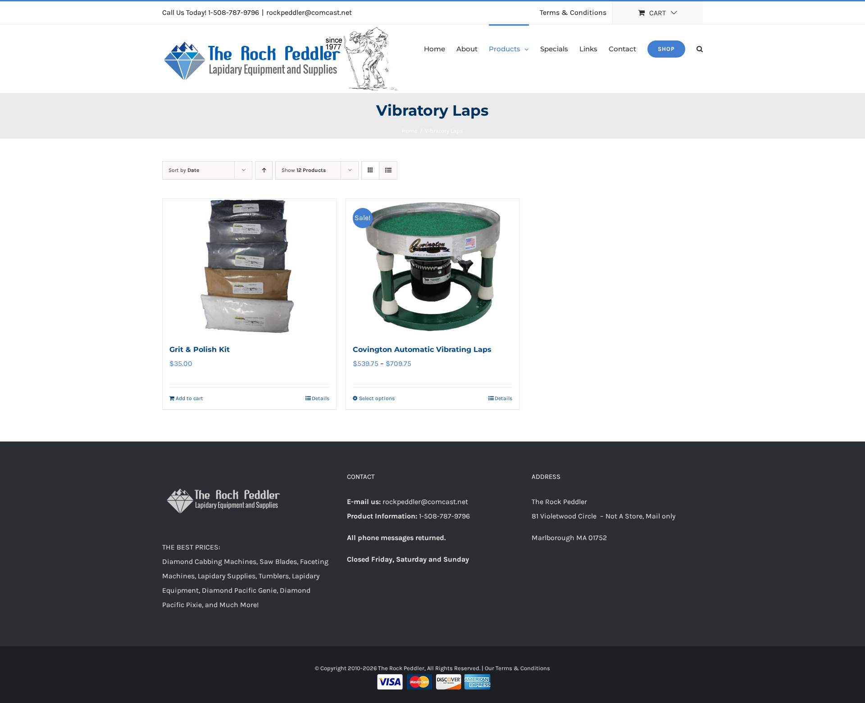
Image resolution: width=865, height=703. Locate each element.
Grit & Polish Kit (199, 349)
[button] (700, 48)
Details (320, 398)
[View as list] (388, 170)
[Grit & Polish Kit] (249, 266)
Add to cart (189, 398)
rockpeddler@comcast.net (309, 12)
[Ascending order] (264, 170)
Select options (377, 398)
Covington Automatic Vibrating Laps (422, 349)
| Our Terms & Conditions (516, 668)
